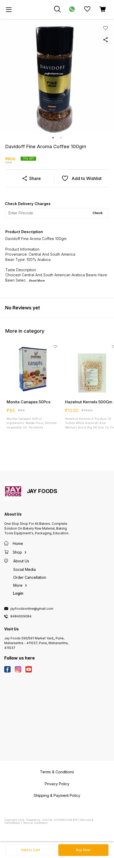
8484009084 (21, 616)
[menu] (9, 9)
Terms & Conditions (35, 822)
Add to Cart (30, 850)
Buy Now (83, 850)
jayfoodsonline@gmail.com (31, 609)
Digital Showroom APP (60, 819)
